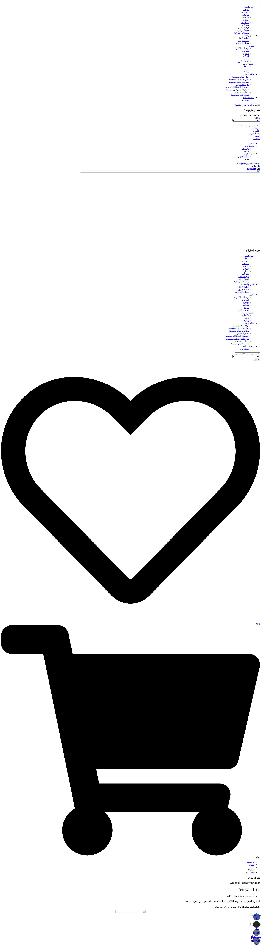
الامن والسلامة (247, 35)
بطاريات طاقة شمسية (239, 79)
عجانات (245, 20)
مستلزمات (244, 100)
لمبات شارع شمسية (240, 95)
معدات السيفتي (242, 43)
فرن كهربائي (243, 30)
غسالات (245, 25)
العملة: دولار (249, 154)
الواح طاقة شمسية (240, 77)
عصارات (245, 22)
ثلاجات (246, 9)
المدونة (251, 870)
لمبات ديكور (243, 61)
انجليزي (245, 148)
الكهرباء (251, 46)
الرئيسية (250, 862)
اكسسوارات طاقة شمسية (237, 87)
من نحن (251, 867)
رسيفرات (245, 12)
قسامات (245, 51)
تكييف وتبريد (248, 64)
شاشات (245, 15)
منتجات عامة (248, 97)
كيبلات (246, 56)
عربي (246, 151)
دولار (247, 159)
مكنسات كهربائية (241, 33)
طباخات (245, 17)
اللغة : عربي (249, 146)
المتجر (251, 864)
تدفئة (246, 69)
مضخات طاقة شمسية (239, 82)
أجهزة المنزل (248, 7)
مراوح (246, 71)
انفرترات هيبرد (242, 84)
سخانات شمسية (242, 92)
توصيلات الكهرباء (241, 48)
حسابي (251, 143)
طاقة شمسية (248, 74)
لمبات (246, 59)
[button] (257, 118)
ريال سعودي (243, 156)
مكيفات (245, 66)
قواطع (246, 53)
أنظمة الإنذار (243, 38)
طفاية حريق (243, 40)
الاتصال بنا (250, 872)
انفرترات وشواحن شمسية (237, 90)
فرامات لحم (243, 28)
